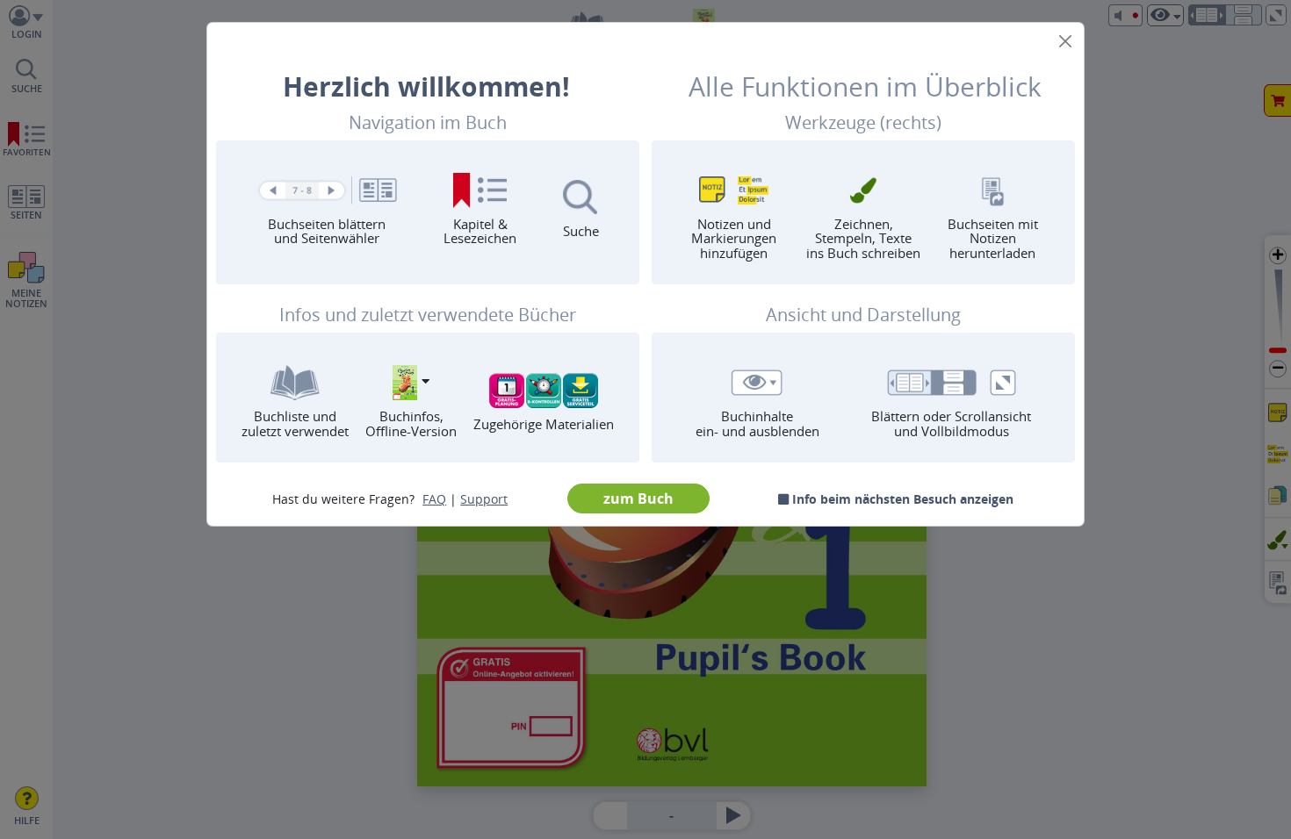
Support (484, 499)
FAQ (434, 499)
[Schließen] (1065, 41)
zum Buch (638, 498)
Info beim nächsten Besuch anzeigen (901, 499)
